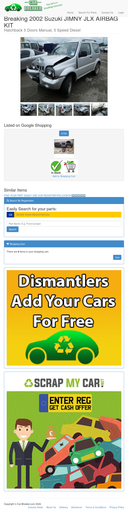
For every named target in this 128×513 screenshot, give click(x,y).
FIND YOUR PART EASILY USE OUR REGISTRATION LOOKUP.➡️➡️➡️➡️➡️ (45, 195)
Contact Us (107, 12)
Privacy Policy (117, 507)
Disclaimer (76, 507)
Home (70, 12)
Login (121, 12)
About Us (51, 507)
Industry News (35, 507)
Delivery (63, 507)
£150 (64, 133)
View (117, 257)
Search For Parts (87, 12)
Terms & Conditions (96, 507)
